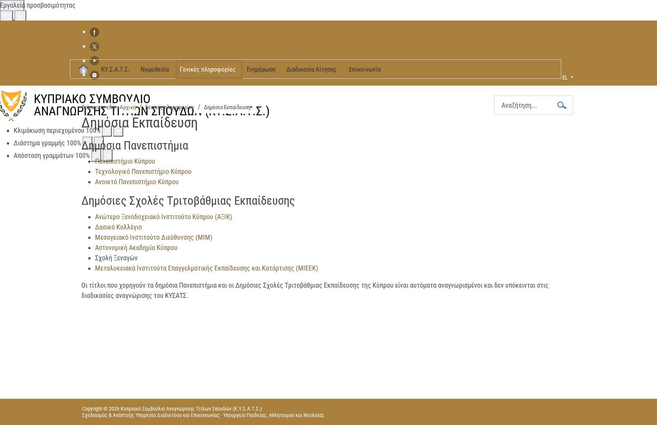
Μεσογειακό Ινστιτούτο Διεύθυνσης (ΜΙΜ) (154, 237)
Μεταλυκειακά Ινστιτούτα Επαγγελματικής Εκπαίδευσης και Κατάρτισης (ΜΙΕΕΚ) (206, 268)
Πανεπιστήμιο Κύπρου (125, 161)
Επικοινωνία (365, 69)
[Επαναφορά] (6, 16)
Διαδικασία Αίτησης (311, 69)
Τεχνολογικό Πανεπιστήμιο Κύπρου (143, 171)
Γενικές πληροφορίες (208, 69)
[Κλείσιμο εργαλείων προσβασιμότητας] (20, 16)
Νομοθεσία (155, 69)
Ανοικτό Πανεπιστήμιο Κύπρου (137, 182)
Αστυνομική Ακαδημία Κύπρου (136, 247)
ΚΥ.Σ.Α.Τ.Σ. (115, 69)
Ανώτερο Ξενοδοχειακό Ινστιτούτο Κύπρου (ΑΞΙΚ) (163, 217)
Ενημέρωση (261, 69)
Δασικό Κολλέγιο (118, 227)
